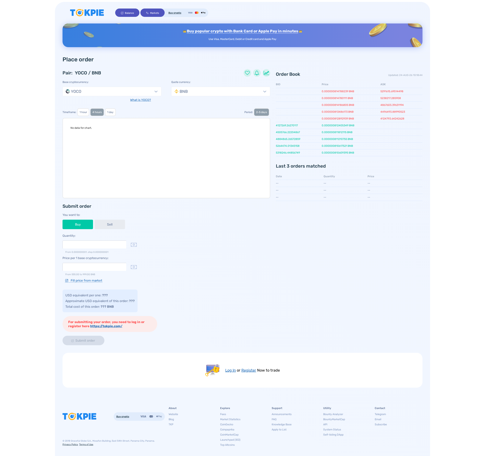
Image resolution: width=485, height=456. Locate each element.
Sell (110, 224)
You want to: (71, 215)
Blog (171, 419)
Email (378, 419)
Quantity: (69, 235)
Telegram (380, 414)
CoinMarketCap (229, 434)
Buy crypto (174, 12)
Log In (230, 370)
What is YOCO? (140, 100)
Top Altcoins (227, 445)
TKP (171, 424)
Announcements (282, 414)
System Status (332, 429)
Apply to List (279, 429)
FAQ (274, 419)
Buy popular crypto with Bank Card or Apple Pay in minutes (242, 31)
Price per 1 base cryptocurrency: (86, 258)
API (325, 424)
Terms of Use (86, 444)
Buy (78, 224)
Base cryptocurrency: (76, 82)
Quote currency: (181, 82)
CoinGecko (226, 424)
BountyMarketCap (334, 419)
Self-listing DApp (333, 434)
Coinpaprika (227, 429)
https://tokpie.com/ (106, 326)
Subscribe (381, 424)
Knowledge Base (282, 424)
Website (173, 414)
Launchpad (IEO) (230, 439)
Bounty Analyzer (333, 414)
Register (248, 370)
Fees (223, 414)
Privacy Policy (70, 444)
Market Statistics (230, 419)
